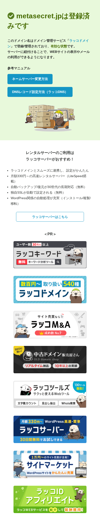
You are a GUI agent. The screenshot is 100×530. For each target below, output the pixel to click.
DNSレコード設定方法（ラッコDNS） (40, 92)
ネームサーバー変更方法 (30, 79)
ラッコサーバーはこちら (50, 217)
